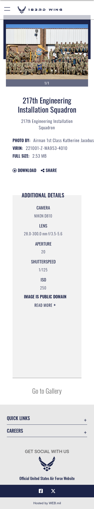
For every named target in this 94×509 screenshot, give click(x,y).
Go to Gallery (47, 390)
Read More (44, 305)
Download (26, 170)
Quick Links (18, 418)
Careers (15, 430)
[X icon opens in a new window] (53, 491)
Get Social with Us (47, 451)
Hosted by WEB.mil (47, 503)
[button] (7, 9)
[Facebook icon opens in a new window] (40, 491)
